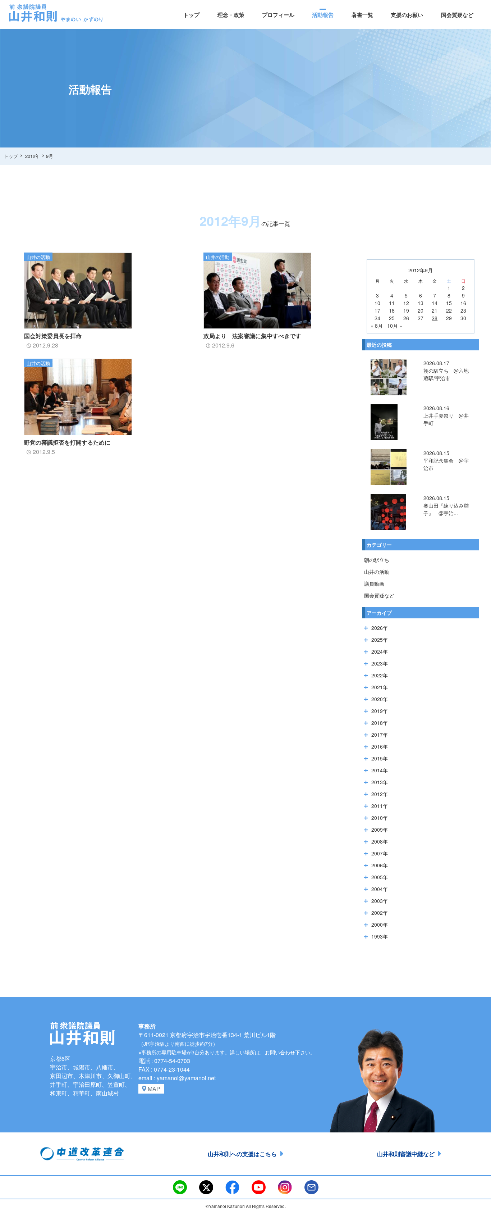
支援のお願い (407, 15)
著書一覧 (362, 15)
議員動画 (374, 583)
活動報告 (323, 15)
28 (434, 318)
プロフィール (278, 15)
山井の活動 (376, 571)
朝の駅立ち (376, 559)
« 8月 (377, 325)
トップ (191, 15)
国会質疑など (457, 15)
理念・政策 (230, 15)
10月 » (394, 325)
